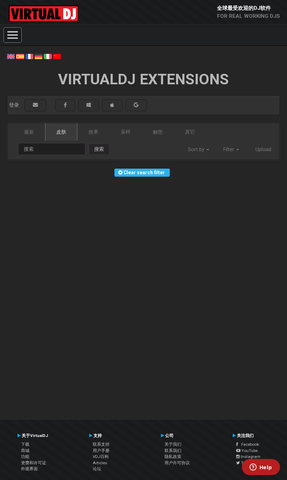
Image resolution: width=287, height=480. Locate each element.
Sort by (197, 149)
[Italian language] (47, 56)
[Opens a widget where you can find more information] (260, 468)
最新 (29, 132)
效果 (93, 132)
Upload (263, 149)
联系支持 (101, 444)
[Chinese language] (57, 56)
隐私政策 (172, 456)
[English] (11, 56)
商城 (25, 450)
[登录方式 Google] (136, 105)
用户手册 (101, 450)
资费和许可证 (33, 462)
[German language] (38, 56)
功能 (25, 456)
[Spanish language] (20, 56)
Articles (100, 462)
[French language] (29, 56)
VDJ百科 (101, 456)
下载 (25, 444)
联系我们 (172, 450)
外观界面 (29, 468)
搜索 (99, 149)
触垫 (158, 132)
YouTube (249, 450)
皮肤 (61, 132)
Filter (229, 149)
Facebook (248, 444)
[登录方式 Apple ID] (112, 105)
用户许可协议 (177, 462)
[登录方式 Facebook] (65, 105)
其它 (190, 132)
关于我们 (172, 444)
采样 (126, 132)
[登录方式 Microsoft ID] (88, 105)
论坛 (97, 468)
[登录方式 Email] (35, 105)
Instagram (250, 456)
